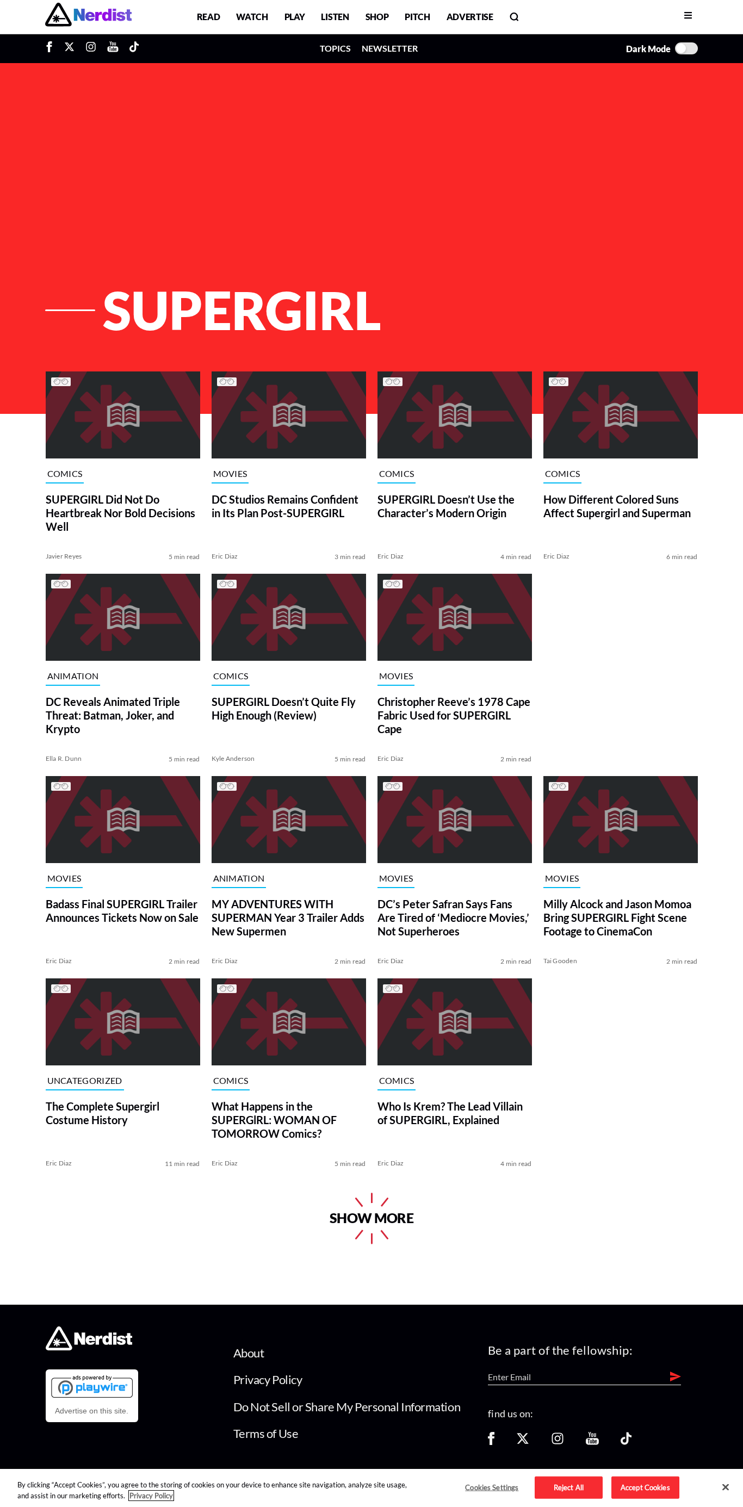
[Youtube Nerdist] (113, 48)
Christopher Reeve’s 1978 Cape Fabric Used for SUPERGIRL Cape (453, 715)
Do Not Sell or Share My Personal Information (347, 1406)
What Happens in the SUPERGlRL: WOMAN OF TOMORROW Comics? (274, 1120)
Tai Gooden (560, 961)
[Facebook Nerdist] (52, 48)
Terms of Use (266, 1433)
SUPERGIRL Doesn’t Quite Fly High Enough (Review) (284, 708)
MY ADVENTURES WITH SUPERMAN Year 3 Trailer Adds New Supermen (288, 917)
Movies (230, 473)
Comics (65, 473)
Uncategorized (84, 1080)
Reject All (569, 1487)
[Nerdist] (88, 16)
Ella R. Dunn (64, 758)
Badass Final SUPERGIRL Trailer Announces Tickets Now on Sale (122, 910)
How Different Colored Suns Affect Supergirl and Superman (617, 506)
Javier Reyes (64, 556)
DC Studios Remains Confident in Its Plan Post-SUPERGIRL (285, 506)
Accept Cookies (645, 1487)
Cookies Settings (491, 1487)
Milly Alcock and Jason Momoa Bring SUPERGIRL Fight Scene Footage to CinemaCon (617, 917)
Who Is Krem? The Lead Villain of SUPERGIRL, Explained (450, 1113)
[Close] (726, 1487)
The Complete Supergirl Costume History (102, 1113)
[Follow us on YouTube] (592, 1442)
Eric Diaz (225, 556)
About (248, 1352)
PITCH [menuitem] (417, 16)
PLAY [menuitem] (294, 16)
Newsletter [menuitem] (390, 48)
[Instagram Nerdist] (91, 48)
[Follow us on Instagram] (557, 1442)
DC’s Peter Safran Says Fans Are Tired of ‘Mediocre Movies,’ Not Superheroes (453, 917)
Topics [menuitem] (335, 48)
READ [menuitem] (208, 16)
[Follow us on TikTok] (626, 1442)
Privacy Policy (267, 1379)
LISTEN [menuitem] (335, 16)
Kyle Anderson (233, 758)
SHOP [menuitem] (377, 16)
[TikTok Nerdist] (134, 48)
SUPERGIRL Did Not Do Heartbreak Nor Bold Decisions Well (120, 513)
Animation (73, 676)
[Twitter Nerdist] (69, 48)
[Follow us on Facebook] (491, 1442)
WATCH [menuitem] (252, 16)
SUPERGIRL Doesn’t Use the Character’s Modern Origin (446, 506)
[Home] (89, 1347)
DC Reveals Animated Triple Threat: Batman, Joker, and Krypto (113, 715)
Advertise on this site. (91, 1410)
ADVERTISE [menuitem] (470, 16)
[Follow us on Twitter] (522, 1442)
